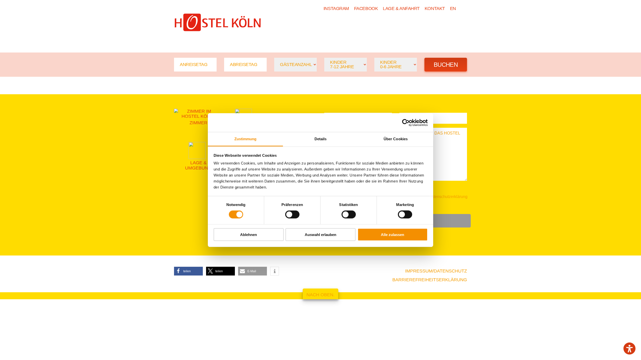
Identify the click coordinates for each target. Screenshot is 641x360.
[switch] (292, 214)
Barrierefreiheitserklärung (429, 279)
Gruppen (397, 24)
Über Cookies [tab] (396, 139)
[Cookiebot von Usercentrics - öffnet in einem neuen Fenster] (406, 122)
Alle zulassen (392, 234)
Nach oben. (320, 294)
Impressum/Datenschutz (436, 271)
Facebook (366, 8)
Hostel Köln (326, 24)
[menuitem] (453, 8)
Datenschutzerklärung (447, 196)
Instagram (336, 8)
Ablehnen (248, 234)
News (427, 24)
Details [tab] (320, 139)
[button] (188, 271)
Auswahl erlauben (320, 234)
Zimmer (364, 24)
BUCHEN (455, 24)
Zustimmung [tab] (245, 139)
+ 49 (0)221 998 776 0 (201, 39)
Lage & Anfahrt (401, 8)
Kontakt (435, 8)
